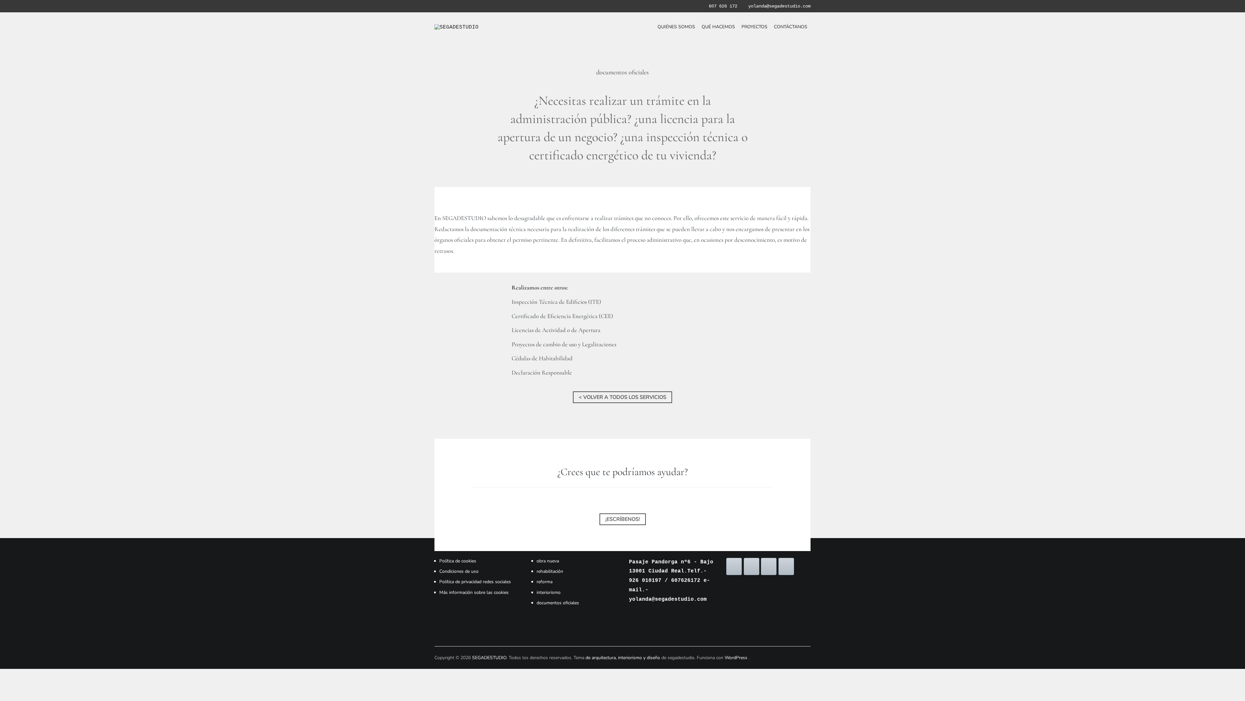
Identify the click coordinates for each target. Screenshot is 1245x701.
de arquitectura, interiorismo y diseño (623, 658)
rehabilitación (550, 571)
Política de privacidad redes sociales (475, 582)
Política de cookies (457, 561)
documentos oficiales (558, 603)
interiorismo (549, 592)
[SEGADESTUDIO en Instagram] (751, 566)
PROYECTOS (754, 27)
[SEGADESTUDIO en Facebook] (734, 566)
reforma (544, 582)
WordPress (736, 658)
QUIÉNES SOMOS (676, 27)
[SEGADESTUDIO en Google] (769, 566)
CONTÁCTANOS (790, 27)
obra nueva (548, 561)
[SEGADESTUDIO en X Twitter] (786, 566)
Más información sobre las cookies (474, 592)
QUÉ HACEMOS (718, 27)
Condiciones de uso (459, 571)
